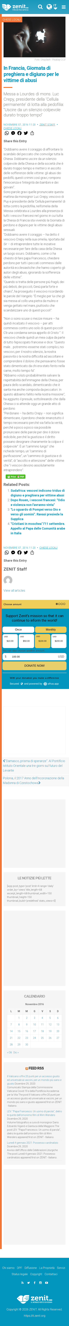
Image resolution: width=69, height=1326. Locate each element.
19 (50, 1031)
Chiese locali (12, 19)
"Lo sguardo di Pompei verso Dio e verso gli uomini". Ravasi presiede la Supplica (37, 514)
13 (57, 1024)
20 (57, 1031)
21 (11, 1037)
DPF (19, 1268)
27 (57, 1037)
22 (19, 1037)
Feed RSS (36, 1068)
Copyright (36, 1274)
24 (34, 1037)
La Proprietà (46, 1268)
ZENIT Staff (47, 124)
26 (50, 1037)
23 (26, 1037)
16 (26, 1031)
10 (34, 1024)
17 (34, 1031)
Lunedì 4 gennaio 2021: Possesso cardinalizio (32, 1142)
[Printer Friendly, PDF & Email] (15, 476)
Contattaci (51, 1274)
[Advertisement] (34, 734)
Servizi (61, 1268)
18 (42, 1031)
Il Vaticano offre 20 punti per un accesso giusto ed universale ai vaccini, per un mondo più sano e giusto (34, 1080)
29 (19, 1044)
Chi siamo (8, 1268)
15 (19, 1031)
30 (26, 1044)
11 (42, 1024)
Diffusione (31, 1268)
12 (50, 1024)
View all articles (14, 590)
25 (42, 1037)
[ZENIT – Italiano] (19, 7)
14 (11, 1031)
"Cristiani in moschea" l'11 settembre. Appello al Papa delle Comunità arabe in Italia (38, 528)
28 (11, 1044)
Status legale (20, 1274)
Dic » (16, 1052)
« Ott (9, 1052)
